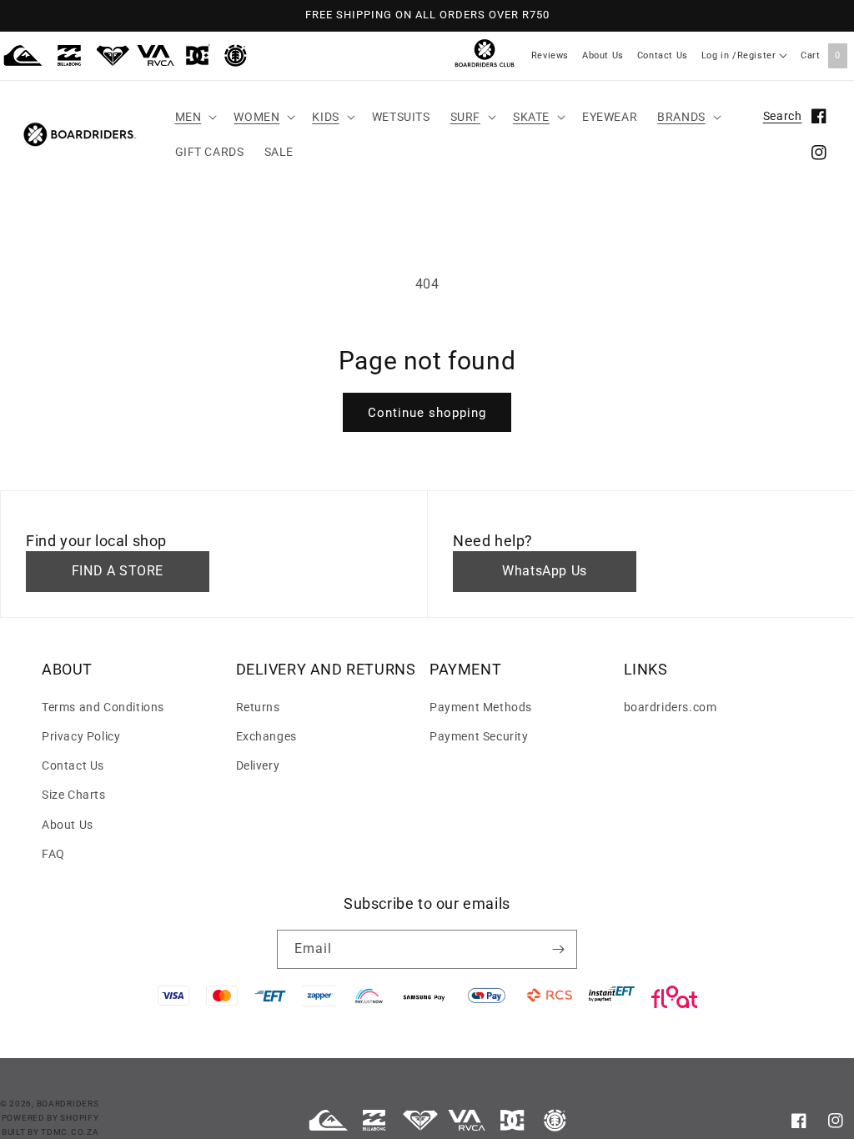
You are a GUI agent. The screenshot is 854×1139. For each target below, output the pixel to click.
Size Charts (74, 794)
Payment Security (479, 736)
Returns (258, 707)
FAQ (53, 854)
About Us (603, 55)
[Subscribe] (558, 949)
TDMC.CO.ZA (69, 1131)
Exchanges (266, 736)
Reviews (550, 55)
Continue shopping (427, 412)
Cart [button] (821, 55)
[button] (194, 116)
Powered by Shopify (50, 1117)
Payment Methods (481, 707)
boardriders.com (670, 707)
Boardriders (68, 1103)
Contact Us (662, 55)
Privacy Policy (81, 736)
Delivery (258, 765)
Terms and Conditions (103, 707)
